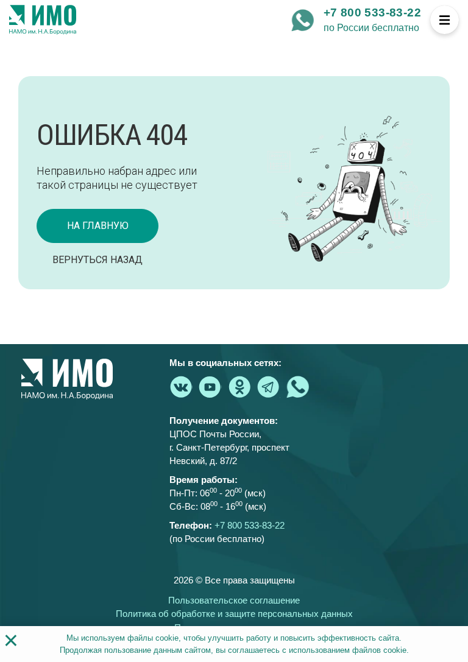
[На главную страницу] (42, 20)
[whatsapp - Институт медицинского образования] (302, 20)
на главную (98, 225)
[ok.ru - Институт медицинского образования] (239, 386)
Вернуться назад (97, 260)
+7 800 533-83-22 (372, 12)
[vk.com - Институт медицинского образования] (181, 386)
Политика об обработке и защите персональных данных (234, 613)
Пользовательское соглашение (234, 600)
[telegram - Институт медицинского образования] (268, 386)
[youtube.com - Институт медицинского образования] (210, 386)
